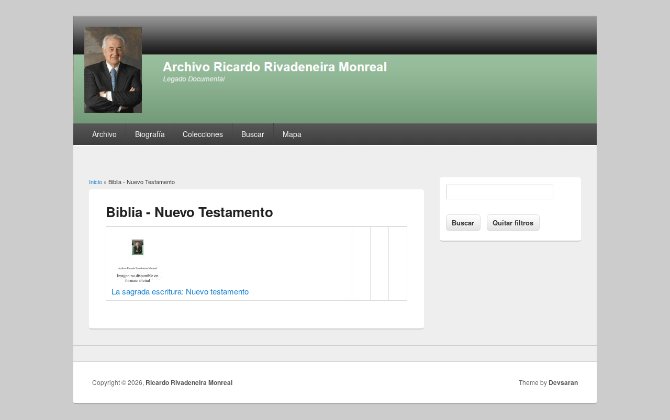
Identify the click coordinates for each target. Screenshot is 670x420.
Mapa (292, 134)
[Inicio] (335, 120)
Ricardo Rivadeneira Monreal (189, 382)
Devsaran (563, 382)
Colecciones (203, 134)
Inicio (95, 181)
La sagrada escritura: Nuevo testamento (180, 291)
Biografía (150, 134)
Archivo (104, 134)
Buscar (252, 134)
